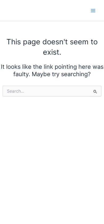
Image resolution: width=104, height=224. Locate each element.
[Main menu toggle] (93, 10)
